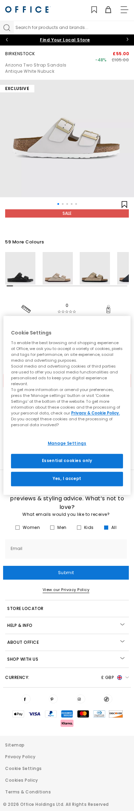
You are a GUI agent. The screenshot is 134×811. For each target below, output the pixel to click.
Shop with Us (22, 659)
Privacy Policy (20, 757)
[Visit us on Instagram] (80, 698)
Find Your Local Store (65, 40)
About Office (23, 642)
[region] (67, 405)
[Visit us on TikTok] (107, 698)
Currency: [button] (59, 677)
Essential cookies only (67, 461)
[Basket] (104, 10)
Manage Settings (67, 443)
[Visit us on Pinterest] (53, 698)
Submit (66, 572)
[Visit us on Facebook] (26, 698)
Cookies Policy (21, 780)
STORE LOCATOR (25, 608)
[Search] (7, 27)
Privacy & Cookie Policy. (95, 413)
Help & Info (20, 625)
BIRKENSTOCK (20, 54)
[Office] (28, 9)
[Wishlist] (90, 10)
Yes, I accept (67, 479)
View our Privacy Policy (66, 589)
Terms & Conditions (28, 792)
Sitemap (15, 745)
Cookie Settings (23, 768)
